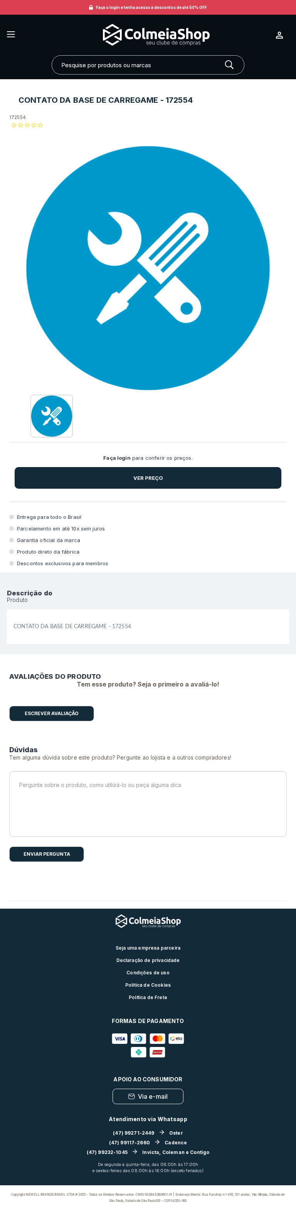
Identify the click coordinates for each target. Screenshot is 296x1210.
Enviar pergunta (47, 854)
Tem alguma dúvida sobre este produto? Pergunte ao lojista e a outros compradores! (120, 757)
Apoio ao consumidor (147, 1079)
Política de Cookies (148, 985)
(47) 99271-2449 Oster (148, 1133)
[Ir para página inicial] (145, 35)
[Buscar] (229, 64)
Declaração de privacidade (148, 960)
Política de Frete (148, 997)
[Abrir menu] (11, 35)
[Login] (282, 35)
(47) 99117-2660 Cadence (148, 1142)
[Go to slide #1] (51, 416)
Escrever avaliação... (51, 713)
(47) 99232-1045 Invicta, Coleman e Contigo (148, 1152)
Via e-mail (153, 1096)
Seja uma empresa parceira (148, 948)
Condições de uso (148, 972)
